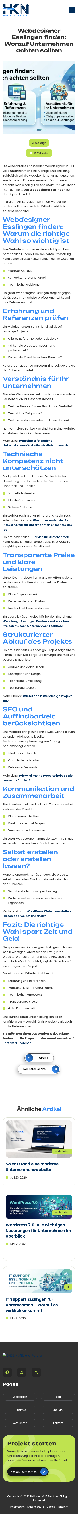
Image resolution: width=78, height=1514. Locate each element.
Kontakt (58, 1423)
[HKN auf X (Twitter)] (36, 1372)
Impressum (17, 1507)
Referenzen (20, 1423)
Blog (58, 1397)
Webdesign (20, 1397)
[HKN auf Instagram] (21, 1372)
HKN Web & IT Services (44, 1496)
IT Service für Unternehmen (49, 537)
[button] (72, 10)
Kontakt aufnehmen (17, 1043)
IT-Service (20, 1410)
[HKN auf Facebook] (7, 1372)
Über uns (58, 1410)
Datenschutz (35, 1507)
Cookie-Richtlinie (57, 1507)
